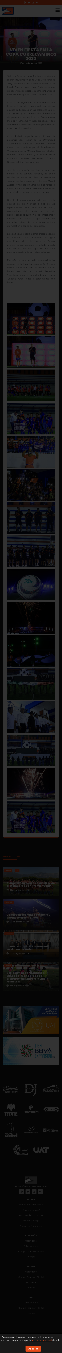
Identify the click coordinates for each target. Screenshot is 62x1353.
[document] (31, 676)
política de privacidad (41, 1340)
